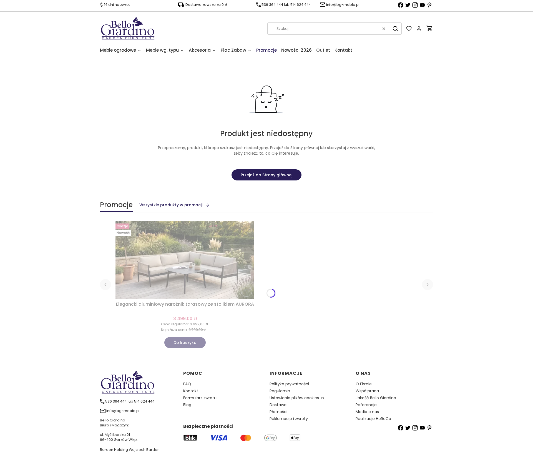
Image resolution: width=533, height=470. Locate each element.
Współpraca (367, 391)
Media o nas (367, 411)
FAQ (187, 384)
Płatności (278, 411)
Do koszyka (185, 342)
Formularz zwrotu (200, 398)
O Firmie (364, 384)
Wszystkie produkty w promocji (170, 205)
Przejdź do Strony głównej (266, 175)
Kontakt (190, 391)
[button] (395, 28)
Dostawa (278, 405)
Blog (187, 405)
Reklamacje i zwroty (289, 418)
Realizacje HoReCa (373, 418)
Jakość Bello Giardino (376, 398)
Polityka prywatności (289, 384)
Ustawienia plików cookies (295, 398)
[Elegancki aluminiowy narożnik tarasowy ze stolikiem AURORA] (184, 260)
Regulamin (280, 391)
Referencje (366, 405)
